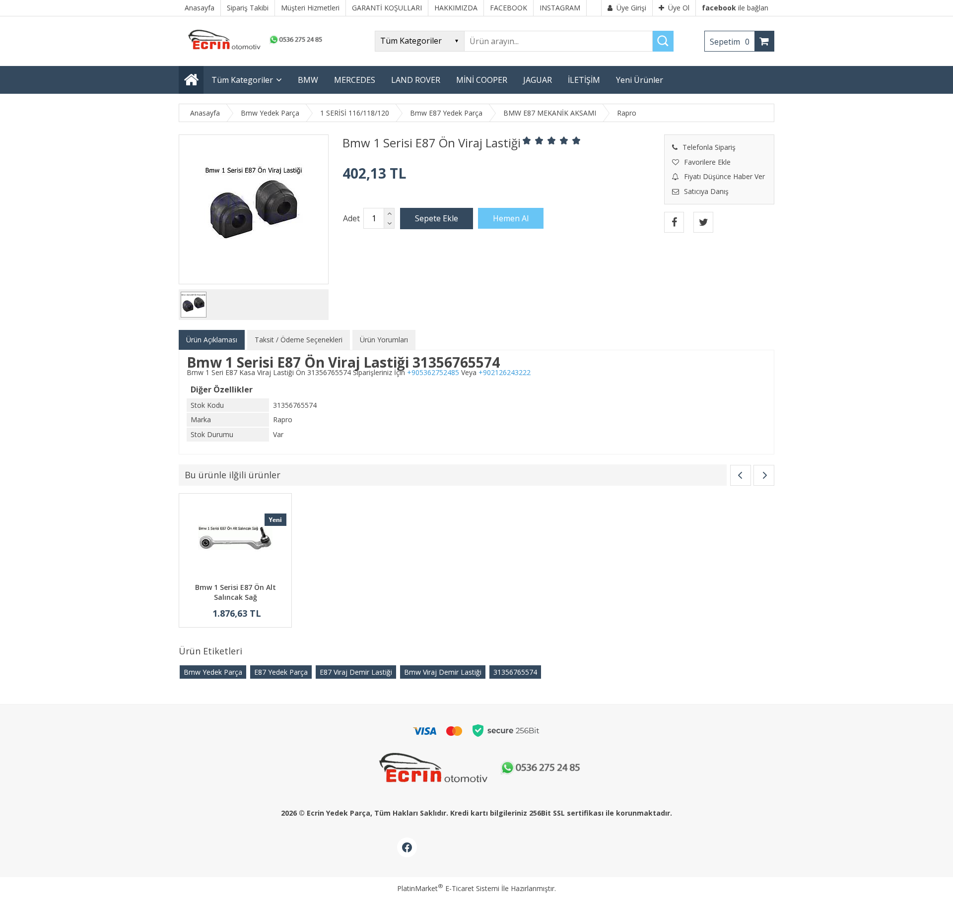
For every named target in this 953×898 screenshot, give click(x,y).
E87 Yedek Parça (281, 672)
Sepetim (729, 41)
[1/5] (527, 140)
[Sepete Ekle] (436, 218)
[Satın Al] (511, 218)
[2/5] (533, 140)
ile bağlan (735, 7)
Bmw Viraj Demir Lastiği (442, 672)
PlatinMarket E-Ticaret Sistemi (448, 888)
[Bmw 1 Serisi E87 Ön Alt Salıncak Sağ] (235, 539)
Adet (351, 218)
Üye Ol (678, 7)
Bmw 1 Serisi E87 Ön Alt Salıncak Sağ (235, 592)
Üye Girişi (631, 7)
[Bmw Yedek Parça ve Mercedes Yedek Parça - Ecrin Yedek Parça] (253, 49)
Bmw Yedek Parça (213, 672)
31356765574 (515, 672)
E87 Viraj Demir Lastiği (356, 672)
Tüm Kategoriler (242, 79)
